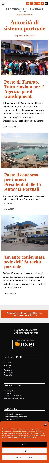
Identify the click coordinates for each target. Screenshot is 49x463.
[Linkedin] (35, 3)
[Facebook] (27, 3)
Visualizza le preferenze (24, 457)
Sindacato (29, 35)
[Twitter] (42, 3)
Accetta (24, 444)
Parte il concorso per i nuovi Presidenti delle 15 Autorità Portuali (22, 182)
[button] (45, 424)
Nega (25, 451)
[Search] (46, 3)
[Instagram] (31, 3)
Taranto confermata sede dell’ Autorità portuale (24, 261)
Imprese (18, 35)
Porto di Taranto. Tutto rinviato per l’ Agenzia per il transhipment (24, 89)
